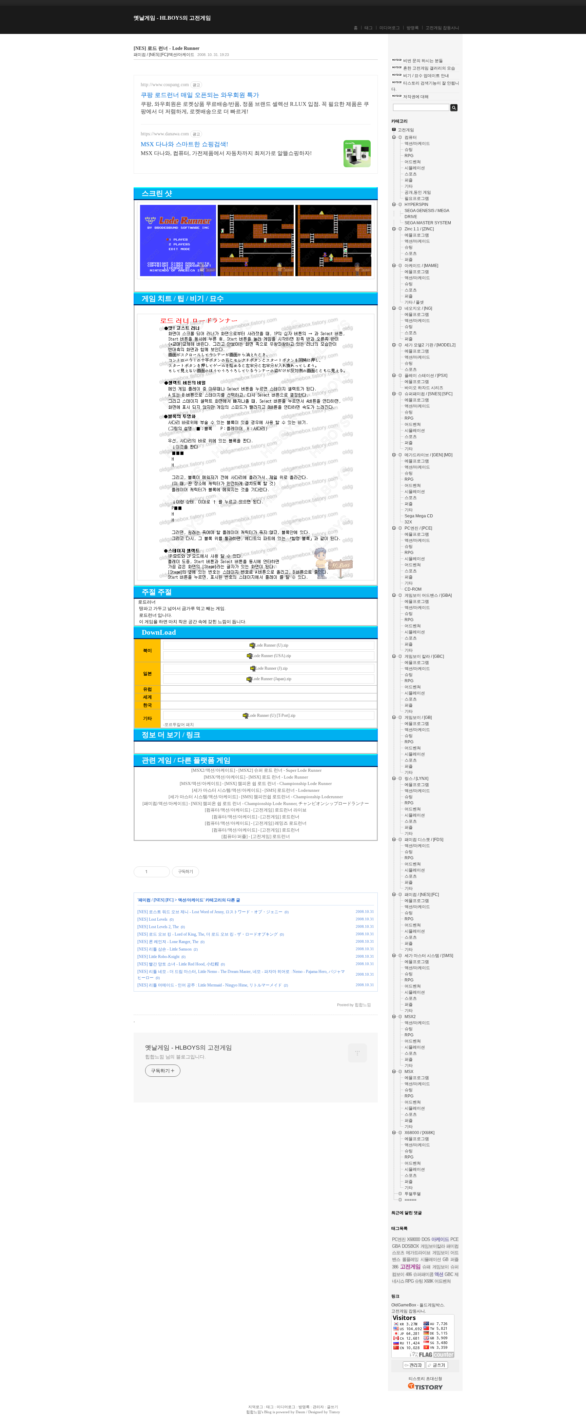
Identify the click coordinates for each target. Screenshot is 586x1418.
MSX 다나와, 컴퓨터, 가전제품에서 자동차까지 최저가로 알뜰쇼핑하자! (226, 153)
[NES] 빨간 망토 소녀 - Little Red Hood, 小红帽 (178, 964)
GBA (396, 1246)
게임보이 (440, 1266)
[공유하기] (154, 872)
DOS (426, 1239)
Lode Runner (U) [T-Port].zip (271, 715)
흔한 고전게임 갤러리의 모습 (429, 68)
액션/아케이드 (190, 900)
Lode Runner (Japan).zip (271, 678)
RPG (409, 1281)
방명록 (413, 27)
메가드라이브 (418, 1252)
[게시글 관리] (162, 872)
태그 (369, 27)
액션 (438, 1274)
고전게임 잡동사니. (408, 1311)
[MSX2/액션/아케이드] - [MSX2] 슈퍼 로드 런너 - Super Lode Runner (256, 770)
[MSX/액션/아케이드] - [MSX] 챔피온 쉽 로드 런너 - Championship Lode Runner (256, 783)
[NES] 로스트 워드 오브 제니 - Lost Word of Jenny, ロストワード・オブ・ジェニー (209, 911)
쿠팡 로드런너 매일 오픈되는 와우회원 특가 (200, 95)
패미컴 (452, 1246)
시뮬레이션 (431, 1259)
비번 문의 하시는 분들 (423, 60)
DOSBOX (410, 1246)
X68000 (413, 1239)
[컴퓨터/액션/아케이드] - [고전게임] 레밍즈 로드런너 (256, 823)
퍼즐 (454, 1259)
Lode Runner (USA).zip (271, 655)
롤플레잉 (410, 1259)
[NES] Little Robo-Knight (158, 956)
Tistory (334, 1412)
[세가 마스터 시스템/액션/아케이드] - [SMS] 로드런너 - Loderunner (255, 790)
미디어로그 (389, 27)
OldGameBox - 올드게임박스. (418, 1305)
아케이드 (440, 1239)
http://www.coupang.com (165, 84)
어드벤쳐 (442, 1281)
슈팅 (419, 1281)
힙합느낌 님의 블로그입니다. (175, 1056)
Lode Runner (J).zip (271, 668)
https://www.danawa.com (165, 133)
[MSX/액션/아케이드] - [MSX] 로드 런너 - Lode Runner (256, 777)
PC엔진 (399, 1239)
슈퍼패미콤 (423, 1274)
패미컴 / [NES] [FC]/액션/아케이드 (164, 54)
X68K (428, 1281)
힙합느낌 (253, 1412)
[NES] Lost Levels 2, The (158, 926)
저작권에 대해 (416, 96)
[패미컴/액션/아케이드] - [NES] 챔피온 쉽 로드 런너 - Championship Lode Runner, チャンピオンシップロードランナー (255, 803)
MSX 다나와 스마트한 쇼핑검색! (184, 144)
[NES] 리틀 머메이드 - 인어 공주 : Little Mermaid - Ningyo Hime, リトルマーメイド (209, 985)
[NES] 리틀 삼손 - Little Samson (164, 949)
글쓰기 (332, 1407)
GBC (449, 1274)
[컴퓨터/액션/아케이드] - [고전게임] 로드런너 (255, 816)
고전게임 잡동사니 (442, 27)
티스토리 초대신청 (425, 1378)
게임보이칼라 (433, 1246)
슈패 (426, 1266)
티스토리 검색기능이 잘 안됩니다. (425, 86)
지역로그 (255, 1407)
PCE (454, 1239)
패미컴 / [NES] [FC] (156, 900)
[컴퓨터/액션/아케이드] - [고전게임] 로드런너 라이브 (256, 809)
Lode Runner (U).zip (271, 645)
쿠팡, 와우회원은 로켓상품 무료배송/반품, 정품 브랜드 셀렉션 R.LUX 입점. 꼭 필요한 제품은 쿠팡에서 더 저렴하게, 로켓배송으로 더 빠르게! (255, 107)
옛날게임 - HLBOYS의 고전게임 (172, 18)
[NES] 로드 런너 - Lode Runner (166, 48)
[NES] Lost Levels (152, 919)
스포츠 (398, 1252)
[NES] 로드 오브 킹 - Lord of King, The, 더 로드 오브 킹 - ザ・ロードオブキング (207, 934)
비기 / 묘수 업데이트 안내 (426, 75)
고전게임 (410, 1266)
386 (395, 1266)
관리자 (318, 1407)
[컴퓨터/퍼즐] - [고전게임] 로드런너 (255, 836)
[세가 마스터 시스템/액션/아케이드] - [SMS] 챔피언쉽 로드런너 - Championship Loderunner (256, 796)
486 (409, 1274)
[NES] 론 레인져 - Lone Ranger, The (167, 941)
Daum (300, 1412)
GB (445, 1259)
